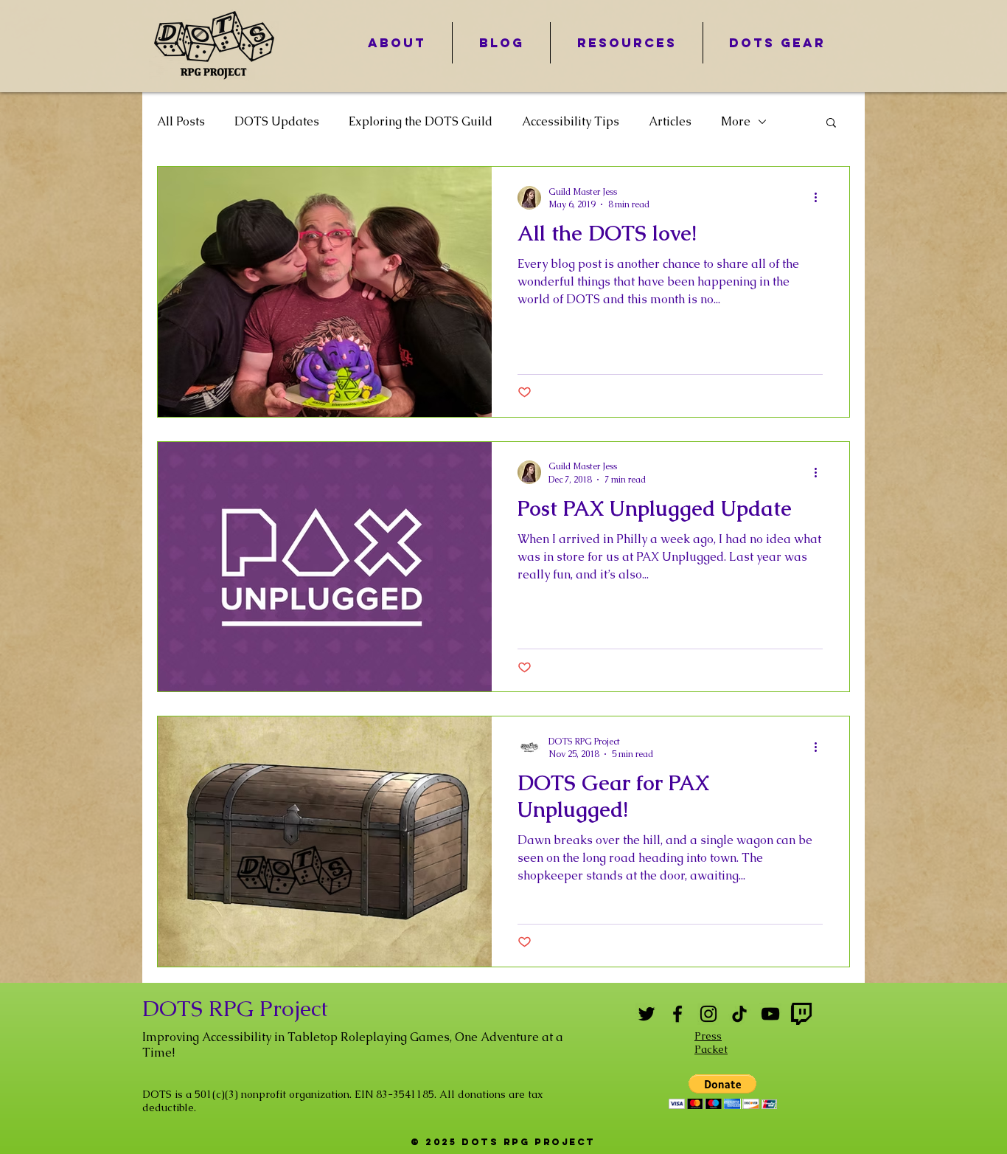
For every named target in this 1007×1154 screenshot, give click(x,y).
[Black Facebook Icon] (677, 1014)
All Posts (181, 121)
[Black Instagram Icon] (708, 1014)
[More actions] (820, 198)
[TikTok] (739, 1014)
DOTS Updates (276, 121)
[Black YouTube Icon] (770, 1014)
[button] (831, 123)
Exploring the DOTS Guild (420, 121)
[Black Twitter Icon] (646, 1014)
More (735, 121)
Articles (670, 121)
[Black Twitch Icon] (801, 1014)
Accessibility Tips (570, 121)
